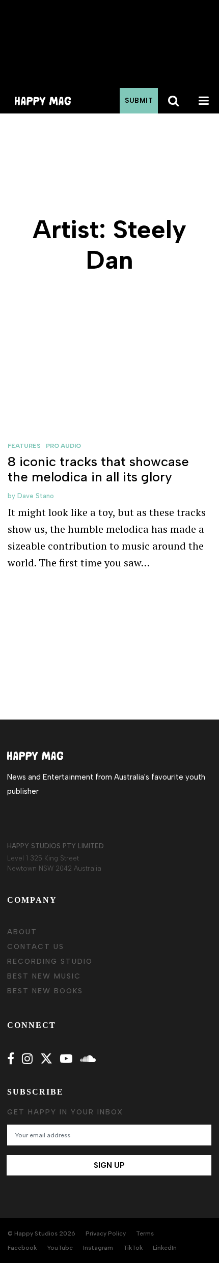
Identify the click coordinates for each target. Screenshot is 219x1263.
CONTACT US (35, 946)
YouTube (60, 1247)
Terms (145, 1233)
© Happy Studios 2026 (41, 1233)
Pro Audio (63, 445)
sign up (109, 1165)
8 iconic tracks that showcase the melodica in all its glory (98, 469)
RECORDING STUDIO (50, 961)
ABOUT (22, 932)
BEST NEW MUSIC (44, 976)
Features (24, 445)
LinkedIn (165, 1247)
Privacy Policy (106, 1233)
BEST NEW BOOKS (45, 991)
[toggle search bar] (173, 100)
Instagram (98, 1247)
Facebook (22, 1247)
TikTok (133, 1247)
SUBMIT (139, 100)
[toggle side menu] (203, 100)
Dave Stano (35, 496)
